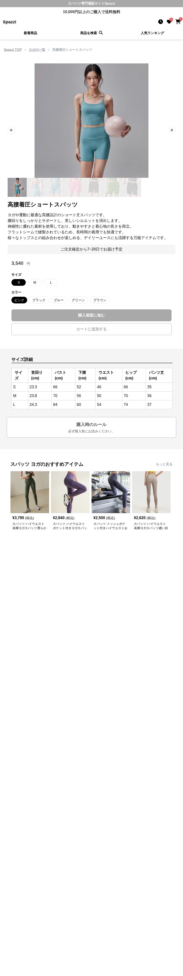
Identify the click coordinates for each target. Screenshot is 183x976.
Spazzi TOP (13, 49)
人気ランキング (152, 33)
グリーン (78, 300)
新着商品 (30, 33)
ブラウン (100, 300)
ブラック (39, 300)
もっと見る (164, 464)
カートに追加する (91, 329)
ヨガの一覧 (37, 49)
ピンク (19, 300)
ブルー (59, 300)
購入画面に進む (91, 315)
